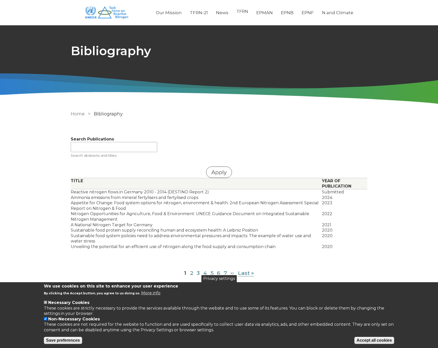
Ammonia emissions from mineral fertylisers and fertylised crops (134, 197)
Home (78, 114)
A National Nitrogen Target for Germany (112, 224)
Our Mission (169, 12)
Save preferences (63, 340)
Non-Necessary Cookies (74, 319)
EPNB (287, 12)
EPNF (308, 12)
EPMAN (264, 12)
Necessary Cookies (68, 302)
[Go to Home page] (109, 12)
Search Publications (92, 139)
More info (150, 293)
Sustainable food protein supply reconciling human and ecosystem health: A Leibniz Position (164, 230)
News (222, 12)
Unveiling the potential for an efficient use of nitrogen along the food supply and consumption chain (173, 246)
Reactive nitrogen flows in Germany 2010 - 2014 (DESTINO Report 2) (140, 192)
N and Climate (337, 12)
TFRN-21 (199, 12)
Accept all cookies (374, 340)
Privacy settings (219, 278)
